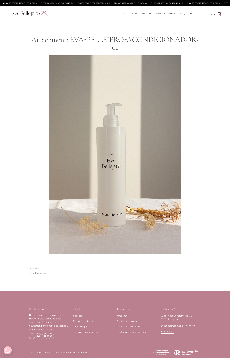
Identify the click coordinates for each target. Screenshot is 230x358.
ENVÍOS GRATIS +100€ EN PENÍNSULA (45, 3)
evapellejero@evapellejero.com (178, 326)
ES (82, 352)
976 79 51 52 (167, 331)
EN (85, 352)
